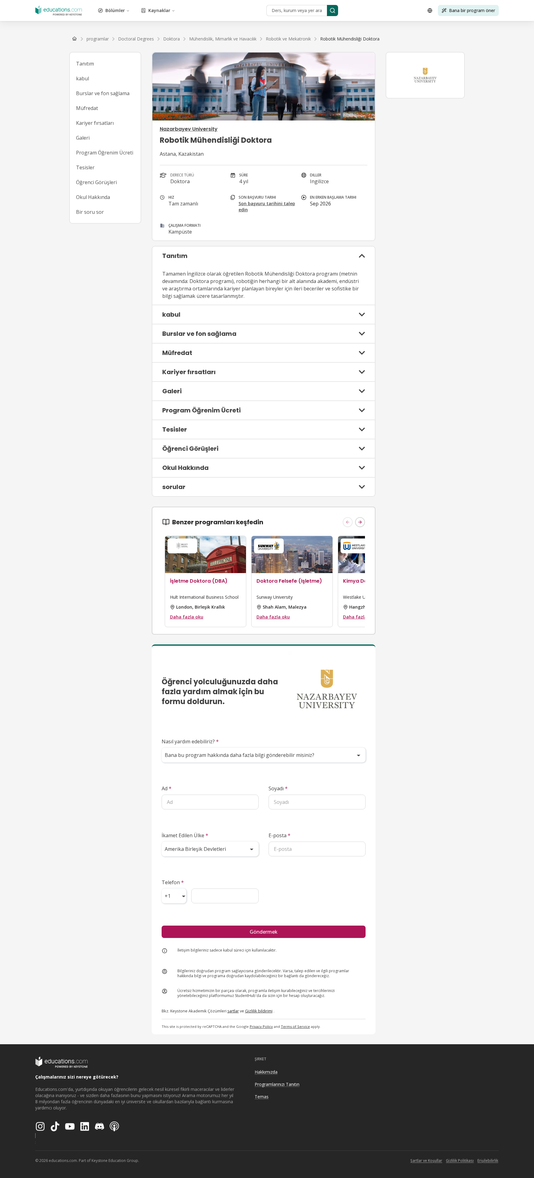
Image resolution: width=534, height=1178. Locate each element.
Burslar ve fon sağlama (102, 93)
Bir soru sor (90, 212)
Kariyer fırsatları (95, 123)
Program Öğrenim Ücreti (104, 152)
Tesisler (85, 167)
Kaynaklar (159, 10)
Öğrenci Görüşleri (96, 182)
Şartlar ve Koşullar (426, 1160)
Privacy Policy (261, 1026)
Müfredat (87, 108)
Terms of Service (295, 1026)
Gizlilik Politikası (460, 1160)
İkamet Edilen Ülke (185, 835)
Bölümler (115, 10)
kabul (82, 78)
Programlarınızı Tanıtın (277, 1084)
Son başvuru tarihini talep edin (267, 207)
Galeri (83, 137)
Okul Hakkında (93, 197)
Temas (262, 1097)
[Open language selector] (429, 10)
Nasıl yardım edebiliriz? (190, 741)
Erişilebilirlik (487, 1160)
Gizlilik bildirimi (259, 1011)
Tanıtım (85, 63)
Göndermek (264, 931)
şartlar (233, 1011)
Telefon (173, 882)
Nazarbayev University (189, 129)
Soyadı (278, 788)
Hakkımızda (266, 1072)
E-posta (279, 835)
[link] (349, 39)
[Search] (332, 10)
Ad (167, 788)
